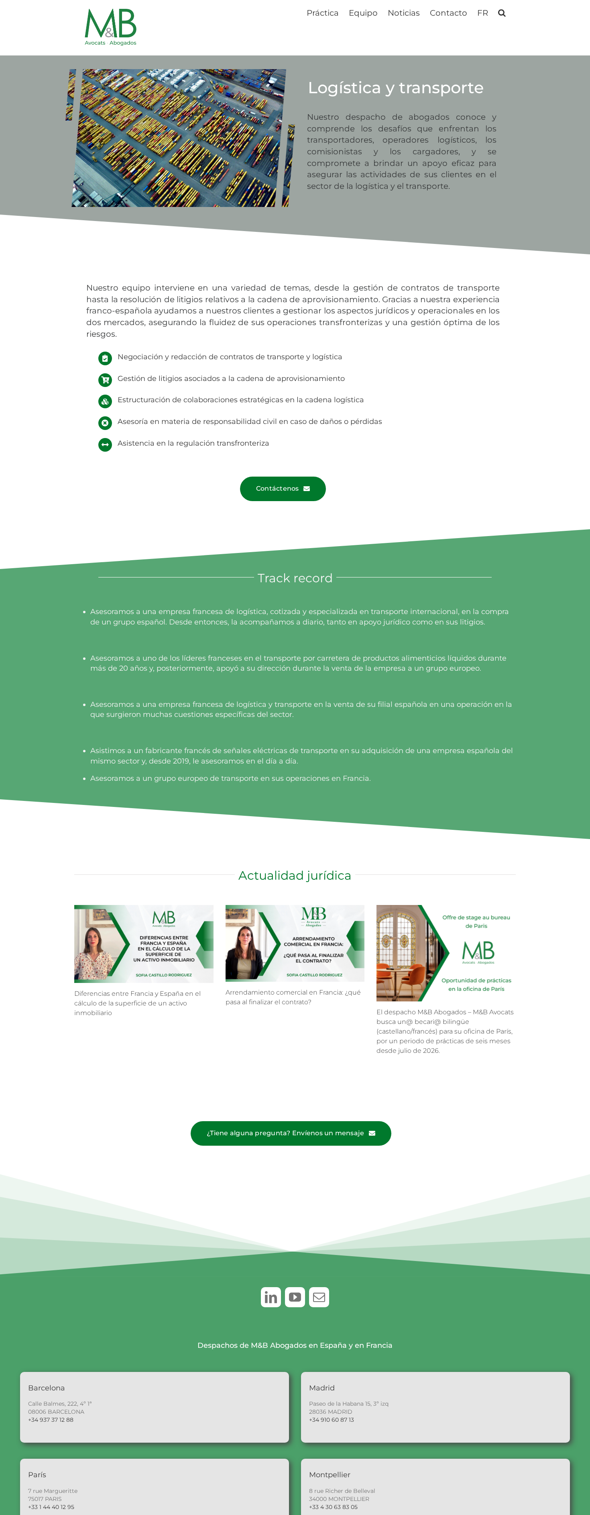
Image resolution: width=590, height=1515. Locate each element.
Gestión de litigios (150, 378)
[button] (502, 12)
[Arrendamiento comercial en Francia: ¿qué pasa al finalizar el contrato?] (295, 943)
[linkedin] (271, 1297)
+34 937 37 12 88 (50, 1419)
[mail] (319, 1297)
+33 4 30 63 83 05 (333, 1507)
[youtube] (295, 1297)
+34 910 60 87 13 (331, 1419)
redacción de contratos (212, 356)
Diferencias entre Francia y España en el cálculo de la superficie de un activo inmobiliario (137, 1003)
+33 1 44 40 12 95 (51, 1507)
